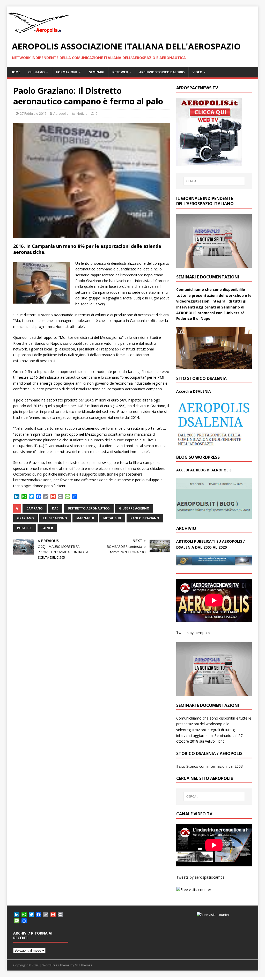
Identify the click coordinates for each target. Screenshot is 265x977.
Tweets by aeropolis (193, 632)
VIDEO (197, 72)
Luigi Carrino (55, 518)
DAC (55, 508)
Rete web (120, 72)
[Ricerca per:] (214, 181)
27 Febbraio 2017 (33, 113)
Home (15, 72)
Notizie (82, 113)
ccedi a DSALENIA (195, 391)
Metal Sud (112, 518)
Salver (47, 528)
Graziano (25, 518)
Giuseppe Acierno (134, 508)
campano (34, 508)
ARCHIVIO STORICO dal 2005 (162, 72)
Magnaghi (85, 518)
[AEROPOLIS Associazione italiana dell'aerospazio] (38, 32)
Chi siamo (36, 72)
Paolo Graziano (144, 518)
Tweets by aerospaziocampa (200, 877)
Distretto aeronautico (89, 508)
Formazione (67, 72)
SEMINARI (96, 72)
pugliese (24, 528)
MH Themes (83, 965)
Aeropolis (60, 113)
